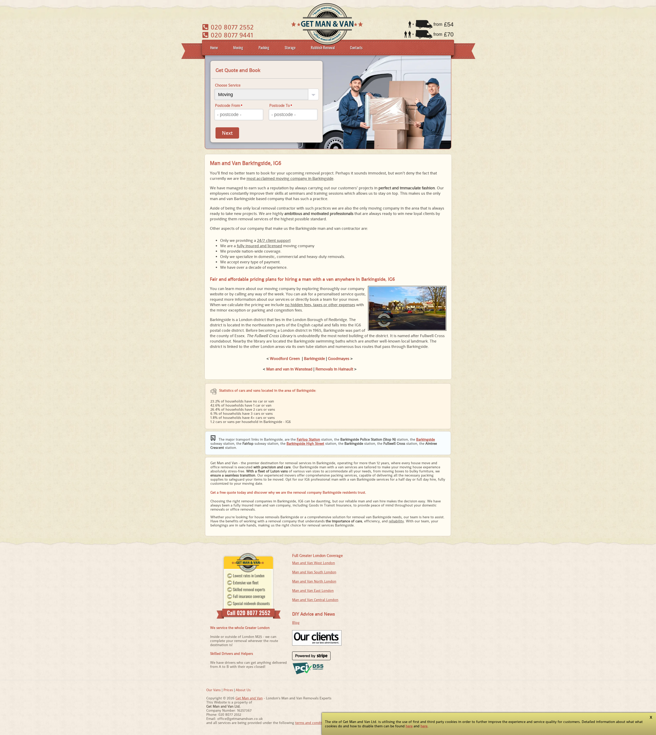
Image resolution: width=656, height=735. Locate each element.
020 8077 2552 (231, 27)
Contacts (356, 47)
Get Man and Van (249, 698)
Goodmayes (338, 358)
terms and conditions (312, 723)
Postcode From (228, 105)
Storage (290, 47)
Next (227, 133)
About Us (243, 690)
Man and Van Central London (315, 600)
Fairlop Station (308, 439)
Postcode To (280, 105)
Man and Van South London (314, 572)
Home (214, 47)
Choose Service (228, 85)
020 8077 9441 (231, 35)
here (409, 726)
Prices (228, 690)
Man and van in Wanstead (289, 369)
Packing (264, 47)
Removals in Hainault (334, 369)
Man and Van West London (313, 563)
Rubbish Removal (323, 47)
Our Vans (213, 690)
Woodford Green (285, 358)
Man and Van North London (314, 581)
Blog (296, 622)
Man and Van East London (313, 590)
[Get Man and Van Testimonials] (317, 644)
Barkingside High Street (305, 443)
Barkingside (314, 358)
